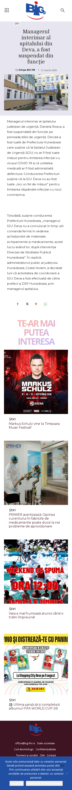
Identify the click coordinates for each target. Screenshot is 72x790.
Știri (17, 23)
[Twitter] (27, 304)
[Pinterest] (36, 304)
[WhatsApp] (45, 304)
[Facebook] (18, 304)
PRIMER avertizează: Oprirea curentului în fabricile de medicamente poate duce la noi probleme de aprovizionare (34, 520)
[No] (67, 773)
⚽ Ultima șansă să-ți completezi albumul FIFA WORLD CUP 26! (34, 706)
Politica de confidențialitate (44, 783)
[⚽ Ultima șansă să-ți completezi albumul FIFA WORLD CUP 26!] (36, 663)
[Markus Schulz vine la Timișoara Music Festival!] (36, 382)
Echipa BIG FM (27, 70)
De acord (16, 783)
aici (62, 765)
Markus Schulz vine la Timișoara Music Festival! (34, 425)
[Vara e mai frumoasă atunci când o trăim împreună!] (36, 571)
